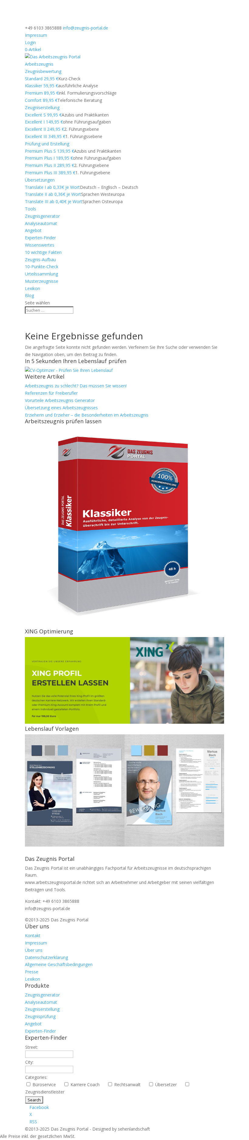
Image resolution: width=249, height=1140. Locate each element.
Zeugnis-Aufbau (40, 259)
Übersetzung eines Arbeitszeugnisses (61, 408)
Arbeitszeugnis (39, 64)
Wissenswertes (39, 245)
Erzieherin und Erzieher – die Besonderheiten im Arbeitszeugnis (86, 415)
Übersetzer (168, 1084)
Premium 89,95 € (42, 93)
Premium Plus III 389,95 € (50, 172)
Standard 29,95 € (41, 78)
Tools (30, 209)
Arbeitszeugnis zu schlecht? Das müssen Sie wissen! (76, 386)
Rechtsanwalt (130, 1084)
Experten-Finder (40, 238)
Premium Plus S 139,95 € (49, 151)
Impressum (36, 35)
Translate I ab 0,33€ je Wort (52, 187)
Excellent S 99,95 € (43, 115)
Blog (29, 295)
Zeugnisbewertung (43, 71)
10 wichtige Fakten (43, 252)
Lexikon (32, 288)
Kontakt (32, 935)
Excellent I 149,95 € (44, 122)
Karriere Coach (87, 1084)
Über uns (34, 950)
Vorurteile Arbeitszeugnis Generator (60, 400)
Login (30, 42)
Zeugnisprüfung (40, 1016)
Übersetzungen (40, 180)
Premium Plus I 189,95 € (49, 158)
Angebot (33, 230)
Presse (31, 972)
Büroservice (46, 1084)
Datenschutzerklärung (46, 957)
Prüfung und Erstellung (47, 144)
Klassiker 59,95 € (41, 85)
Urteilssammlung (41, 274)
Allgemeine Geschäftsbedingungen (59, 964)
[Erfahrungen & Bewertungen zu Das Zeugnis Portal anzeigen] (196, 1136)
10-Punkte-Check (41, 266)
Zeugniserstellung (42, 107)
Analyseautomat (41, 223)
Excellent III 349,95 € (45, 136)
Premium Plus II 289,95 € (49, 165)
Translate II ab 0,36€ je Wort (53, 194)
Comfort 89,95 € (41, 100)
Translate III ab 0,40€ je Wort (53, 201)
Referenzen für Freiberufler (51, 393)
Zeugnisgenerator (42, 216)
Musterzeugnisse (41, 281)
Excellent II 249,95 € (44, 129)
